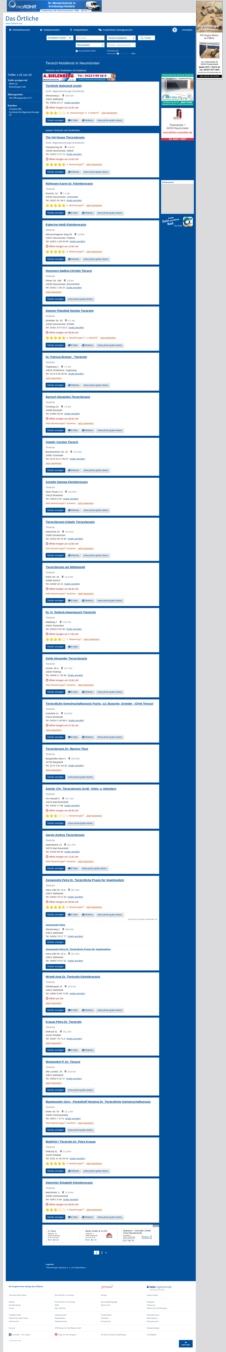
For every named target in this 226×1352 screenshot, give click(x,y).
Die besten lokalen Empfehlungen (113, 1335)
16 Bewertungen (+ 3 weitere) (83, 113)
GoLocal (12, 1328)
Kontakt (104, 1295)
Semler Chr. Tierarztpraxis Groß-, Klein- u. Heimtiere (81, 788)
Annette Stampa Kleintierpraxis (67, 482)
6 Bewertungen (75, 907)
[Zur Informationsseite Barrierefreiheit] (175, 30)
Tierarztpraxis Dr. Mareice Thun (67, 748)
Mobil (57, 1305)
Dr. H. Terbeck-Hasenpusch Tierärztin (71, 612)
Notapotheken (81, 30)
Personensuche (153, 1321)
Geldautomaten (52, 30)
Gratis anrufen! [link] (72, 102)
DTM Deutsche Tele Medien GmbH (68, 1328)
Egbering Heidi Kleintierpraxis (66, 224)
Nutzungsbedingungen (109, 1302)
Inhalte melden (152, 1295)
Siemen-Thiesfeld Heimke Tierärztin (70, 310)
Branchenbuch (152, 1318)
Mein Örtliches (60, 1308)
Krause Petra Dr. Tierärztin (64, 1021)
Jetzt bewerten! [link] (109, 113)
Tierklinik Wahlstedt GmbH (64, 85)
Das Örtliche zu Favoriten (64, 1295)
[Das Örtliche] (22, 19)
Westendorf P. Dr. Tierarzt (63, 1061)
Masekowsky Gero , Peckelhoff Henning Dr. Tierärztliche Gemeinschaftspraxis (98, 1101)
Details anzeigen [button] (55, 120)
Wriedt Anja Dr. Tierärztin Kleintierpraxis (73, 976)
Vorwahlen (105, 1318)
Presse (11, 1308)
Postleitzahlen (106, 1315)
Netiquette (150, 1302)
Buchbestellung (15, 1305)
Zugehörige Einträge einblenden (141, 919)
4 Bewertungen (75, 205)
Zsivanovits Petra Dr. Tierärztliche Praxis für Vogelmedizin (85, 880)
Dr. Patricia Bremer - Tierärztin (66, 357)
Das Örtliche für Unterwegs (65, 1302)
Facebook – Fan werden (21, 1335)
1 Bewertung (74, 639)
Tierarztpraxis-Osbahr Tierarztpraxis (70, 522)
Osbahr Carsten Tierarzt (62, 442)
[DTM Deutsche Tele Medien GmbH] (124, 1287)
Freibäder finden (15, 1315)
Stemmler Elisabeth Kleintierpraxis (69, 1182)
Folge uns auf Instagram (67, 1335)
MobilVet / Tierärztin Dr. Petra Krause (71, 1141)
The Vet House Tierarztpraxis (65, 137)
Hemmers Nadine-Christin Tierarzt (69, 270)
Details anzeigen (55, 942)
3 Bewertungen (75, 164)
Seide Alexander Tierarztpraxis (66, 658)
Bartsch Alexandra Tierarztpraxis (68, 396)
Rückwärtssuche (21, 30)
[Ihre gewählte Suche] (60, 38)
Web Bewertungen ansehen (61, 423)
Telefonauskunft (61, 1321)
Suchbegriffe (151, 1335)
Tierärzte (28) (15, 109)
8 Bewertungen (75, 251)
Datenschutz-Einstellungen (157, 1308)
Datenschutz (105, 1305)
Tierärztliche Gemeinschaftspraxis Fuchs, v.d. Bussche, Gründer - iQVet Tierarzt (99, 703)
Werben (12, 1302)
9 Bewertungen (75, 1163)
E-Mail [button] (74, 120)
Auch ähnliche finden (87, 51)
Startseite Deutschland (17, 1295)
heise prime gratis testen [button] (110, 120)
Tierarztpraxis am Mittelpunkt (65, 567)
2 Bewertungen (75, 816)
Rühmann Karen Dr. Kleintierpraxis (69, 183)
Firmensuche (106, 1321)
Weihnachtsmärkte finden (18, 1318)
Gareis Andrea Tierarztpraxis (65, 835)
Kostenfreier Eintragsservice (117, 30)
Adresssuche (14, 1321)
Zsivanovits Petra (55, 925)
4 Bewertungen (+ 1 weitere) (82, 338)
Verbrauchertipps (153, 1328)
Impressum (151, 1305)
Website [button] (89, 120)
